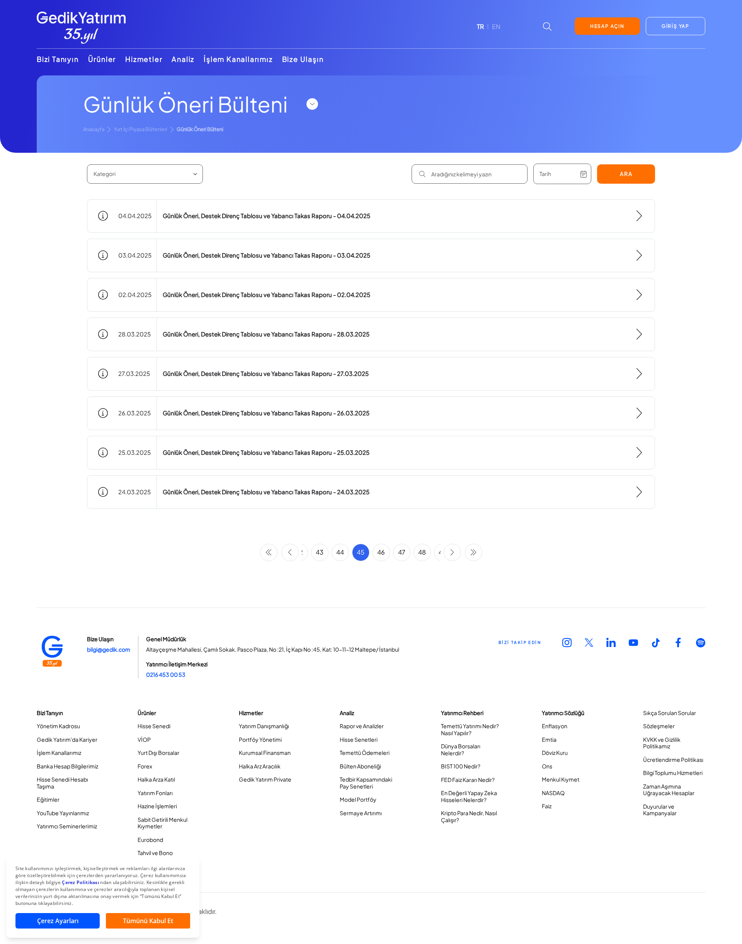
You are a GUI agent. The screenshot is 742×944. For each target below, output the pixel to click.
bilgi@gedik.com (108, 649)
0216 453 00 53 (166, 674)
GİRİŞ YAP (675, 26)
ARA (626, 173)
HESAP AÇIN (607, 26)
